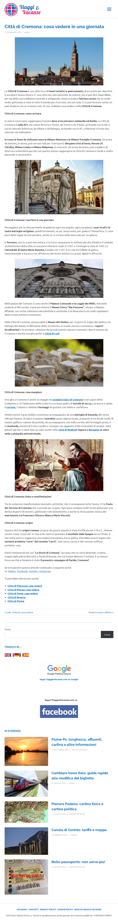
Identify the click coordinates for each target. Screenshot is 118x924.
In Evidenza (13, 730)
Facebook (22, 571)
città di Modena (67, 429)
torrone (10, 407)
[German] (16, 654)
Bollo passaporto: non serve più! (78, 862)
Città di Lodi (52, 333)
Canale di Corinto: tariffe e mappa (79, 830)
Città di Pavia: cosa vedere (23, 593)
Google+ (33, 571)
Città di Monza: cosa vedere (24, 589)
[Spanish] (26, 654)
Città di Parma (16, 601)
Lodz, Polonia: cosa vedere (19, 612)
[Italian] (21, 654)
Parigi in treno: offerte (100, 612)
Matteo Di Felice (79, 749)
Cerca (7, 629)
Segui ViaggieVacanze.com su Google (59, 679)
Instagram (45, 571)
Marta (27, 32)
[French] (11, 654)
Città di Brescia (16, 597)
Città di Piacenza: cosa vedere (25, 585)
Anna (72, 783)
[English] (7, 654)
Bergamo (94, 429)
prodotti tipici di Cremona (68, 399)
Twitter (12, 571)
